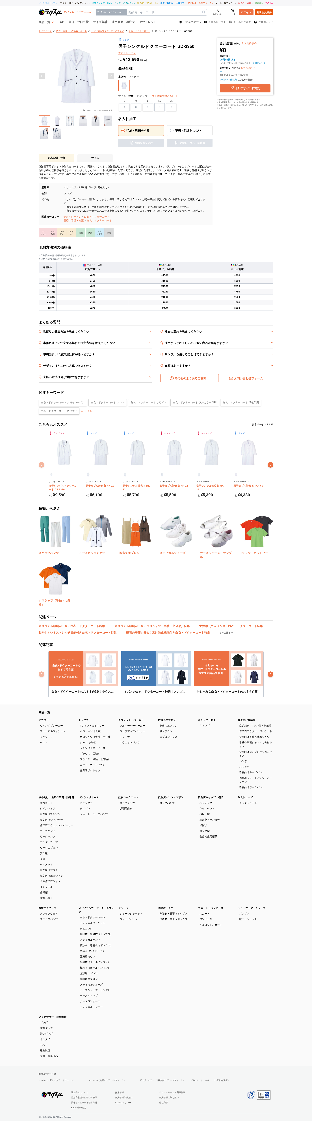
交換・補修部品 (49, 1056)
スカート (205, 913)
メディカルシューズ (91, 984)
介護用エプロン (89, 973)
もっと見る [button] (86, 411)
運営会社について (79, 1092)
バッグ (44, 1022)
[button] (46, 22)
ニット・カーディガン (92, 764)
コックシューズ (248, 802)
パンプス (244, 913)
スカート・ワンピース (210, 908)
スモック (244, 766)
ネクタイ (45, 1039)
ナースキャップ (89, 995)
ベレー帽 (205, 814)
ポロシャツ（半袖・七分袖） (96, 736)
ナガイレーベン (72, 216)
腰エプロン (166, 731)
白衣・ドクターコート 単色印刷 (241, 402)
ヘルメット (46, 864)
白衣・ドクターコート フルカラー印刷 (194, 402)
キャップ (205, 725)
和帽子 (203, 825)
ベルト (44, 1044)
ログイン (246, 12)
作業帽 (44, 892)
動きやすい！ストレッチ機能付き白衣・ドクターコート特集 (78, 632)
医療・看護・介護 (74, 220)
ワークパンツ (47, 836)
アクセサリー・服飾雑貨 (52, 1016)
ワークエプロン (49, 847)
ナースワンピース (90, 1001)
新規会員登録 (264, 12)
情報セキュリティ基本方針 (84, 1102)
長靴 (42, 858)
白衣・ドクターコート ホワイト (149, 402)
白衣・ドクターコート (96, 216)
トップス (84, 720)
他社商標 (163, 1102)
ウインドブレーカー (51, 725)
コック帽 (205, 830)
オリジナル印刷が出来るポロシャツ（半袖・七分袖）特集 (152, 626)
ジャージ (123, 908)
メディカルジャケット (92, 922)
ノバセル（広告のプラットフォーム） (57, 1080)
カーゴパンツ (47, 830)
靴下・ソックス (248, 919)
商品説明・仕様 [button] (56, 157)
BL (171, 101)
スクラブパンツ (49, 919)
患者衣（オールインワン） (95, 962)
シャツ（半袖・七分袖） (94, 748)
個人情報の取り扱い (169, 1097)
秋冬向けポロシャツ (51, 875)
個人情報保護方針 (124, 1097)
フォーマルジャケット (52, 731)
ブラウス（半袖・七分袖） (95, 759)
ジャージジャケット (131, 913)
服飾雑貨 (45, 1050)
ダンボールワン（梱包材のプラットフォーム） (162, 1080)
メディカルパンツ (90, 939)
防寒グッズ (46, 1028)
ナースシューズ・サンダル (95, 990)
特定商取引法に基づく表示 (84, 1097)
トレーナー (126, 736)
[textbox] (167, 12)
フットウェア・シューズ (252, 908)
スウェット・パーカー (131, 720)
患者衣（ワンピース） (92, 950)
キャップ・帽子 (207, 720)
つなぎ (243, 761)
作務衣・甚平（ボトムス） (175, 919)
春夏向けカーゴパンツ (252, 772)
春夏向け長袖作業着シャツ (254, 736)
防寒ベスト (46, 898)
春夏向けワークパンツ (252, 787)
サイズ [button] (95, 157)
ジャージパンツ (128, 919)
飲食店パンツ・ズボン (170, 797)
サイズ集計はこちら (163, 95)
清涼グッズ (46, 1033)
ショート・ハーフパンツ (94, 814)
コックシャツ (127, 802)
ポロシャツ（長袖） (91, 731)
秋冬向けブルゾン (50, 814)
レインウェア (47, 808)
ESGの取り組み (78, 1107)
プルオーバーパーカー (132, 725)
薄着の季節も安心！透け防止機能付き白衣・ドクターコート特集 (168, 632)
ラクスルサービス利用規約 (172, 1092)
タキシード (46, 736)
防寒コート (46, 802)
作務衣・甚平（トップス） (175, 913)
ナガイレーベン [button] (127, 52)
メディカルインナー (91, 1006)
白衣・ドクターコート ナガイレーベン (63, 402)
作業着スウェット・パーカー (56, 825)
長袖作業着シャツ (50, 881)
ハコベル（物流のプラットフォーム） (107, 1080)
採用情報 (119, 1092)
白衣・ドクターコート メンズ (107, 402)
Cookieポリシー (123, 1102)
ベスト (44, 742)
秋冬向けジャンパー (51, 819)
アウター (44, 720)
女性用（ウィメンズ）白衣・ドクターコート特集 (231, 626)
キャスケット (207, 808)
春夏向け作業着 (246, 720)
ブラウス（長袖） (90, 753)
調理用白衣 (126, 808)
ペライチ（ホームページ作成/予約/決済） (210, 1080)
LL (159, 101)
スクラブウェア (49, 913)
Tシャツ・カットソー (92, 725)
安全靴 (44, 853)
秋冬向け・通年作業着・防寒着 (56, 797)
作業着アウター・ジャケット (255, 731)
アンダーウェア (49, 842)
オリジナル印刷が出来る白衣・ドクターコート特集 (72, 626)
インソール (46, 886)
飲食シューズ (245, 797)
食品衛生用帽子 (208, 836)
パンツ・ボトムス (89, 797)
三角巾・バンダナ (210, 819)
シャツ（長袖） (89, 742)
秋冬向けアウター (50, 870)
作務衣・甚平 (165, 908)
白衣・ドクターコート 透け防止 (59, 410)
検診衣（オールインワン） (95, 967)
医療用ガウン (87, 956)
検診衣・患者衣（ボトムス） (96, 945)
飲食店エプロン (167, 720)
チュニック (86, 928)
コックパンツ (167, 802)
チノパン (85, 808)
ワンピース (206, 919)
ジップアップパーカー (132, 731)
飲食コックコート (128, 797)
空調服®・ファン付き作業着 (255, 725)
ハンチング (206, 802)
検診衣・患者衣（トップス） (96, 934)
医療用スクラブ (47, 908)
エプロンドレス (168, 736)
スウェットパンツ (130, 742)
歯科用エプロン (89, 978)
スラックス (86, 802)
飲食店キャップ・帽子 (210, 797)
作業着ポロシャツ (90, 770)
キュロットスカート (211, 924)
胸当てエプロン (168, 725)
